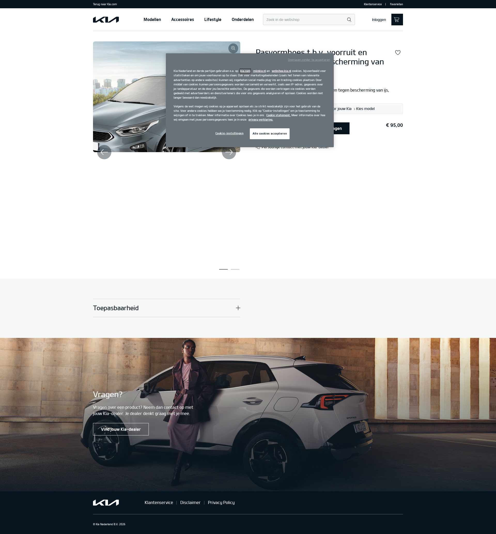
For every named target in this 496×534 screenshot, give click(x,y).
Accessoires (182, 19)
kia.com (245, 71)
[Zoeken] (349, 20)
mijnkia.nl (259, 71)
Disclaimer (190, 502)
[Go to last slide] (104, 152)
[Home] (106, 20)
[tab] (223, 269)
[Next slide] (229, 152)
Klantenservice (373, 4)
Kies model (365, 109)
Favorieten (396, 4)
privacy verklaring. (261, 119)
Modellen (152, 19)
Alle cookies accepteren (270, 133)
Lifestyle (212, 19)
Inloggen (379, 20)
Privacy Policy (221, 502)
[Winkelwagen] (397, 19)
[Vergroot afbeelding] (233, 48)
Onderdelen (243, 19)
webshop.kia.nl (281, 71)
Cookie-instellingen (229, 133)
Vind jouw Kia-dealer (121, 429)
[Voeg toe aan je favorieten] (398, 53)
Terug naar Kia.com (105, 4)
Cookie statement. (278, 115)
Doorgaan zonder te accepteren (309, 59)
